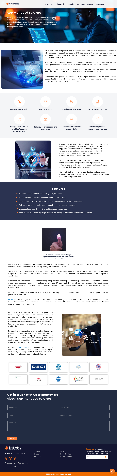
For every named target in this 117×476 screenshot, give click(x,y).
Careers (90, 4)
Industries (70, 4)
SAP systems (25, 347)
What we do (60, 4)
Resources (81, 4)
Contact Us (100, 4)
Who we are (49, 4)
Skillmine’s (12, 300)
